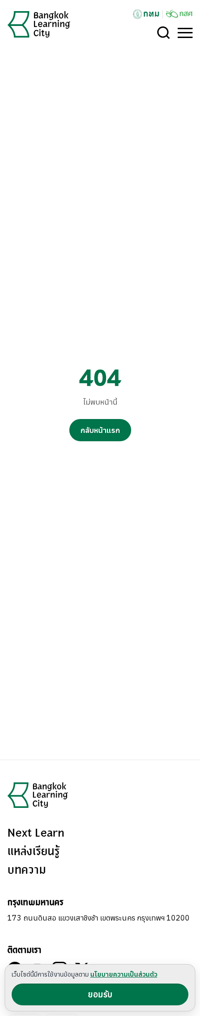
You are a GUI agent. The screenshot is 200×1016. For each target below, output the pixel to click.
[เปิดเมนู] (185, 33)
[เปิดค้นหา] (163, 32)
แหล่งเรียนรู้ (33, 851)
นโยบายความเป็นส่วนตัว (123, 974)
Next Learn (35, 833)
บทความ (26, 870)
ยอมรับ (100, 994)
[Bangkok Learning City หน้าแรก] (38, 24)
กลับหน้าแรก (100, 430)
